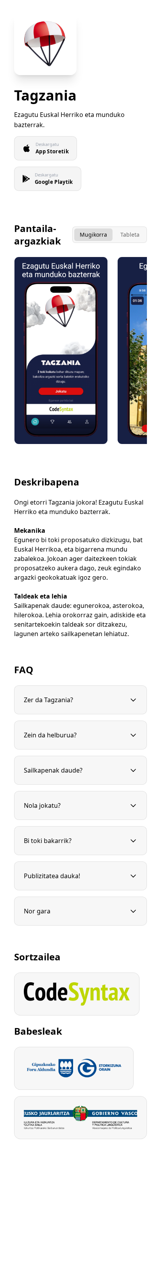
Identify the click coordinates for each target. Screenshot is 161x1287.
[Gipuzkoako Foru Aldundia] (74, 1068)
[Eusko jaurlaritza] (80, 1117)
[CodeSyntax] (77, 994)
